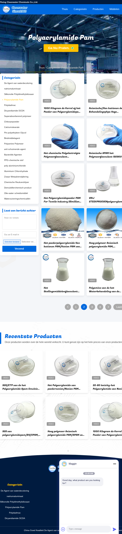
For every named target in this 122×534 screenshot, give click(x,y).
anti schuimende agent (15, 149)
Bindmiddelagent (12, 138)
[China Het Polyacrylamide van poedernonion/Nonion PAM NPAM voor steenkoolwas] (66, 365)
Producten (98, 9)
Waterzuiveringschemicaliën (17, 198)
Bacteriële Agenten (13, 154)
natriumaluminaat (12, 88)
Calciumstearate (11, 127)
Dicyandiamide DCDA (14, 110)
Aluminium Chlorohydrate (16, 171)
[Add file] (63, 529)
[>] (108, 307)
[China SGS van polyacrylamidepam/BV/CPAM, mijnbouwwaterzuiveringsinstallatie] (21, 412)
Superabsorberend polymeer (17, 116)
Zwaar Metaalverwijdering (16, 176)
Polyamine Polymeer (14, 143)
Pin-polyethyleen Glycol (15, 132)
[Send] (114, 529)
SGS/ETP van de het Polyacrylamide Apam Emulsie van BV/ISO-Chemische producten (20, 387)
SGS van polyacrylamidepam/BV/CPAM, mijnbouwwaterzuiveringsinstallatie (21, 433)
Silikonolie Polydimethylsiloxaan (19, 94)
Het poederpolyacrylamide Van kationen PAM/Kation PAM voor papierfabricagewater (62, 244)
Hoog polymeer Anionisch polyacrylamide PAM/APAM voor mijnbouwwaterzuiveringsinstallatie (67, 433)
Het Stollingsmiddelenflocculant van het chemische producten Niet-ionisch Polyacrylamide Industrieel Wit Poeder (61, 289)
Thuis (65, 9)
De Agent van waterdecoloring (18, 83)
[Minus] (114, 464)
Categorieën (80, 9)
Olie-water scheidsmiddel (16, 193)
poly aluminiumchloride (15, 165)
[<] (68, 307)
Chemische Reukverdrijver (16, 182)
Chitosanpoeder (11, 121)
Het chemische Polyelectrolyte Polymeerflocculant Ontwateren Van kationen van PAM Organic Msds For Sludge (62, 155)
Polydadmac (10, 105)
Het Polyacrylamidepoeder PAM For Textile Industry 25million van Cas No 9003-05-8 (62, 199)
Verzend (19, 248)
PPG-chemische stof (13, 160)
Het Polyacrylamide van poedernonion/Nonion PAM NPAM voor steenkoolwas (63, 387)
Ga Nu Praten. (59, 48)
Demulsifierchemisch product (17, 187)
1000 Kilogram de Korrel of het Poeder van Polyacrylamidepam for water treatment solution (62, 110)
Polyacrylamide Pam (13, 99)
